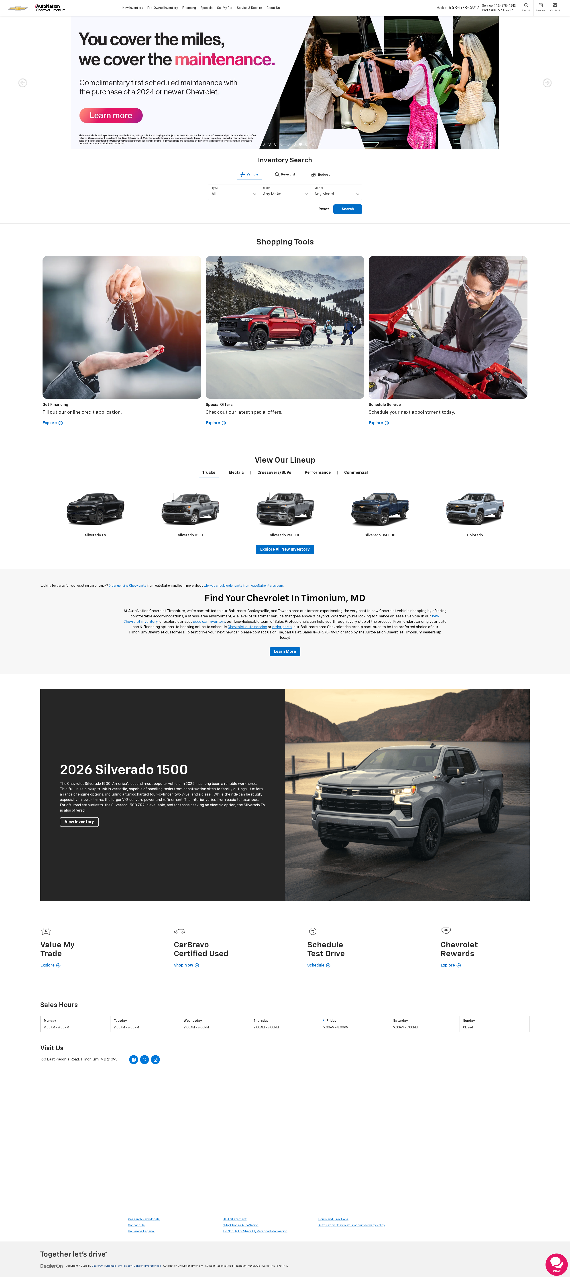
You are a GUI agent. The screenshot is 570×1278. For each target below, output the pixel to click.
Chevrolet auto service (247, 493)
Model (318, 54)
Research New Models (144, 1085)
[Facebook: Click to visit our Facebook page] (133, 926)
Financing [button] (189, 8)
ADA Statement (235, 1085)
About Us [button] (273, 8)
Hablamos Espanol (141, 1097)
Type (215, 54)
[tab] (249, 41)
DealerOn (97, 1132)
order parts (282, 493)
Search (348, 75)
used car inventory (209, 488)
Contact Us (136, 1091)
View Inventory (79, 688)
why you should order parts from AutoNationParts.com (243, 452)
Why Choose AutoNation (241, 1091)
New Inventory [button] (132, 8)
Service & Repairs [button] (249, 8)
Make (266, 54)
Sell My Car (224, 8)
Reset (324, 75)
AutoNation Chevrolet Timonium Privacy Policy (351, 1091)
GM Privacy (125, 1132)
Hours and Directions (333, 1085)
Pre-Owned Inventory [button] (162, 8)
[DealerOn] (51, 1132)
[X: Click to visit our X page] (144, 926)
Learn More (285, 518)
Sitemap (110, 1132)
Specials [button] (206, 8)
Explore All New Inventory (285, 416)
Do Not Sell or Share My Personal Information (255, 1097)
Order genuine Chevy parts (128, 452)
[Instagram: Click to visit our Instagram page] (155, 926)
